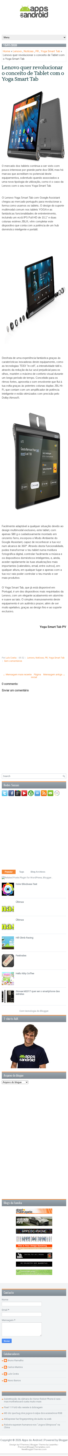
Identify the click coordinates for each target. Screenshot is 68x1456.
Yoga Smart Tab (50, 51)
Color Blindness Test (26, 884)
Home (6, 51)
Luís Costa (13, 1373)
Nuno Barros (14, 1380)
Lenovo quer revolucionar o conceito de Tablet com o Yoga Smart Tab (33, 73)
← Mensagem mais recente (17, 674)
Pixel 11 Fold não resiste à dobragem (23, 1407)
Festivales (21, 955)
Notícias (29, 51)
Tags (21, 872)
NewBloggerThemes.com (34, 1449)
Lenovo (17, 51)
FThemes (24, 1445)
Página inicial (36, 676)
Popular (9, 872)
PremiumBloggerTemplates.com (34, 1447)
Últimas (20, 902)
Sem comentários (13, 661)
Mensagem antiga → (54, 674)
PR (37, 51)
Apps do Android (32, 1440)
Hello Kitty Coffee (25, 973)
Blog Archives (38, 872)
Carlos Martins (15, 1367)
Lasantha (53, 1445)
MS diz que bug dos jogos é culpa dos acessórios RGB (33, 1413)
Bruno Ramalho (16, 1360)
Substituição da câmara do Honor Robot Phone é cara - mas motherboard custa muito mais (33, 1400)
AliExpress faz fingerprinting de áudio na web (27, 1419)
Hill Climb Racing (24, 937)
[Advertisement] (35, 26)
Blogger (44, 1011)
